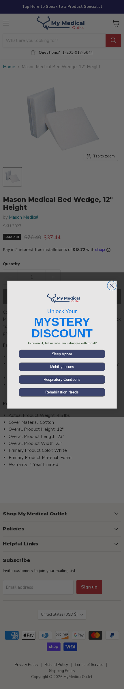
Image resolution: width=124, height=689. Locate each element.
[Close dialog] (112, 285)
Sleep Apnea (62, 354)
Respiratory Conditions (62, 379)
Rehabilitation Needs (61, 392)
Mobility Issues (62, 367)
